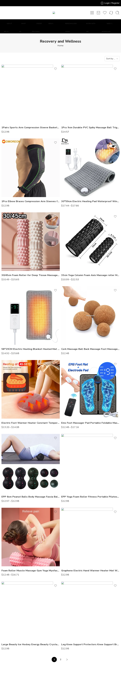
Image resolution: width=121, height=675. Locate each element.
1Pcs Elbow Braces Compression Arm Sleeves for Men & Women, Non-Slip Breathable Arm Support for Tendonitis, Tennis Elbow (30, 201)
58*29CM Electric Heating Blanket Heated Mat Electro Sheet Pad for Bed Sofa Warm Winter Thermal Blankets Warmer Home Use (30, 349)
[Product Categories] (92, 13)
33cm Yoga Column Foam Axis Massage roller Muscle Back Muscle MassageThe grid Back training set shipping (90, 275)
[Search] (117, 13)
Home (60, 45)
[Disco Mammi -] (60, 13)
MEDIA (50, 23)
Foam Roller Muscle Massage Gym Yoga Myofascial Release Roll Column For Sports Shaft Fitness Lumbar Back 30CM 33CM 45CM (30, 570)
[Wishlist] (55, 68)
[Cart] (98, 13)
